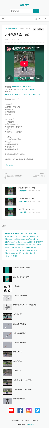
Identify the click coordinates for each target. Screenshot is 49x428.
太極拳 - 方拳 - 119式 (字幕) (22, 380)
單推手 (39, 245)
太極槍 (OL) (25, 236)
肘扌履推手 (8, 256)
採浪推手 (18, 253)
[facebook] (39, 19)
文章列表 (17, 236)
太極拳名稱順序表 (19, 399)
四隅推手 (7, 248)
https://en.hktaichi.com (26, 89)
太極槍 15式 (17, 370)
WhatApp (25, 420)
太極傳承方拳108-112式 (26, 209)
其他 (34, 245)
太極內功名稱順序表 (20, 295)
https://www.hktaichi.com (21, 87)
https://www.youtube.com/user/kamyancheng (22, 94)
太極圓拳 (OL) (34, 236)
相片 (22, 248)
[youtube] (36, 19)
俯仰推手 (23, 250)
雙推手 (15, 256)
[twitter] (45, 19)
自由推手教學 (9, 236)
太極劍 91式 (17, 361)
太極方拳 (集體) (10, 253)
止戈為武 (16, 286)
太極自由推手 (19, 233)
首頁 (6, 28)
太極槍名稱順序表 (19, 342)
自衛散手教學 (20, 245)
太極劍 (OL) (8, 239)
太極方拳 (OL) (9, 233)
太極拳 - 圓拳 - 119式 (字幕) (22, 389)
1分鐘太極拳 (13, 28)
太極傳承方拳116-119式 (26, 188)
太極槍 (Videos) (21, 242)
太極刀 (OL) (31, 242)
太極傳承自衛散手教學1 (21, 277)
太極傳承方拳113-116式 (26, 198)
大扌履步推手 (16, 248)
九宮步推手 (8, 250)
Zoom (27, 248)
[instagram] (42, 19)
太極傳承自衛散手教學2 (21, 268)
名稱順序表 (39, 242)
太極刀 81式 (17, 352)
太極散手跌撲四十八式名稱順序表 (25, 305)
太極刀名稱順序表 (19, 324)
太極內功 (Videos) (32, 250)
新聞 (25, 233)
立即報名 (35, 420)
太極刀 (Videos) (10, 242)
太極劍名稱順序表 (19, 333)
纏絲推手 (32, 253)
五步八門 (16, 250)
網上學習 (25, 253)
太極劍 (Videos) (10, 245)
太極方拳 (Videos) (32, 239)
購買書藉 (15, 420)
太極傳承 (24, 4)
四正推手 (29, 245)
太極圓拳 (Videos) (19, 239)
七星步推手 (34, 248)
